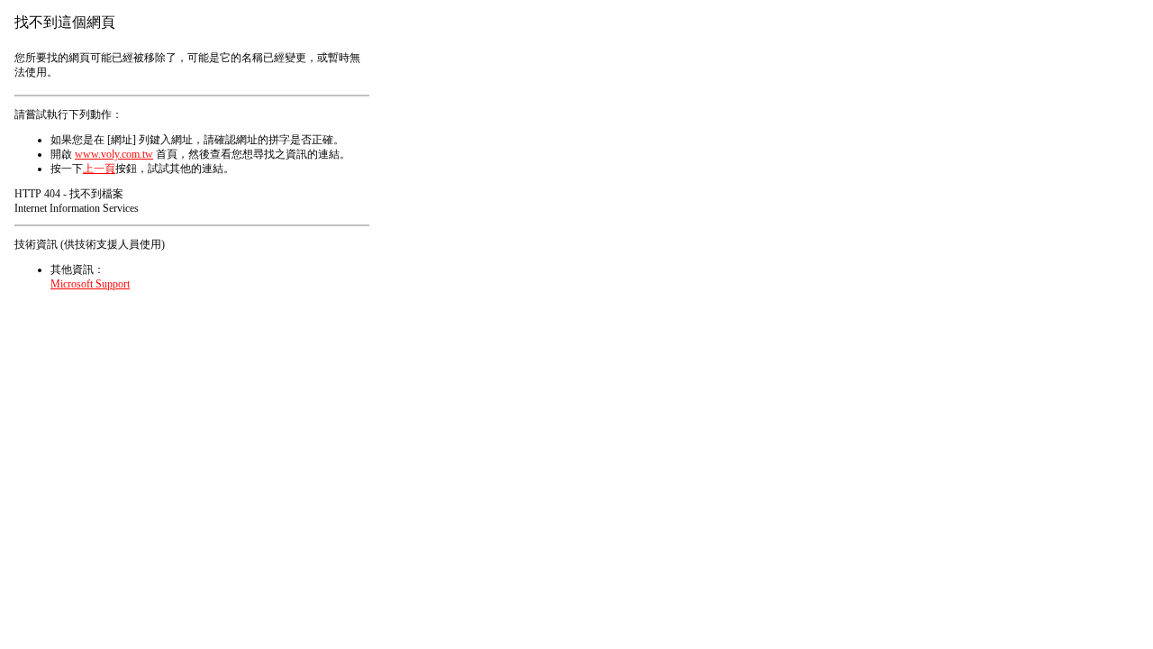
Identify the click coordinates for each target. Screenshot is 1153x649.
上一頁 (99, 168)
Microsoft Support (90, 284)
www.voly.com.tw (114, 154)
